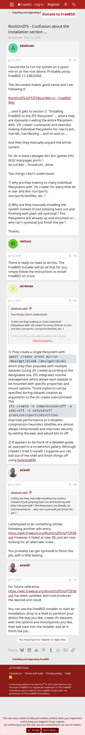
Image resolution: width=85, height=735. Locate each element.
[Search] (74, 4)
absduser (16, 37)
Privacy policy (54, 673)
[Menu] (11, 5)
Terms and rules (34, 673)
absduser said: (19, 308)
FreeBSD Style (20, 668)
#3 (75, 300)
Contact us (15, 673)
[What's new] (66, 4)
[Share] (69, 60)
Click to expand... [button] (43, 340)
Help (68, 673)
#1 (75, 60)
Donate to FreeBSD (58, 14)
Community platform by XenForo (40, 684)
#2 (75, 255)
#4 (75, 484)
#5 (75, 579)
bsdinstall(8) (26, 460)
